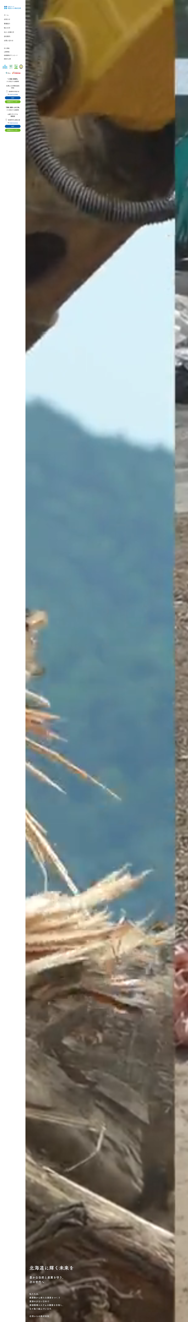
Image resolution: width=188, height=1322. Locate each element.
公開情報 (6, 52)
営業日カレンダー (12, 102)
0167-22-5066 (14, 94)
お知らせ (7, 19)
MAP (12, 98)
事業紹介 (7, 23)
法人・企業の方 (9, 32)
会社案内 (7, 36)
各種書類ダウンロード (11, 55)
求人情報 (6, 48)
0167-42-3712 (14, 123)
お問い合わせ (8, 40)
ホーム (6, 15)
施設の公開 (7, 59)
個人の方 (7, 28)
